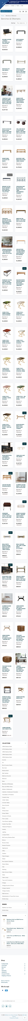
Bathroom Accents (6, 775)
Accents (4, 759)
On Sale (4, 915)
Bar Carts (4, 767)
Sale (22, 5)
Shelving (4, 869)
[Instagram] (10, 1006)
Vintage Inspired (6, 888)
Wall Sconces (5, 893)
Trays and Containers (7, 880)
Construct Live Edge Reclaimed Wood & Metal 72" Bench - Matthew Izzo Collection (6, 101)
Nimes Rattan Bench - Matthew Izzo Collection (20, 220)
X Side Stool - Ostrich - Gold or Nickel (20, 342)
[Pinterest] (6, 1006)
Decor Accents (5, 805)
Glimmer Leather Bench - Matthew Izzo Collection (20, 486)
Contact (12, 5)
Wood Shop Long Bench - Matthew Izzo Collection (6, 578)
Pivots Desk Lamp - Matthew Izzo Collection (15, 929)
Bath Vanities (5, 773)
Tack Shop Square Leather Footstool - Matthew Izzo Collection (20, 638)
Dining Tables (5, 813)
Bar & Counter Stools (7, 765)
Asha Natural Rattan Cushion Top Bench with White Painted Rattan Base (20, 252)
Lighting (4, 832)
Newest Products (6, 845)
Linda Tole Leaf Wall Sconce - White (16, 935)
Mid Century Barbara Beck (8, 837)
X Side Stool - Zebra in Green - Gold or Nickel (6, 313)
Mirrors (4, 840)
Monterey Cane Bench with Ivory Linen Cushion (20, 160)
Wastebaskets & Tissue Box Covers (10, 896)
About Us (7, 5)
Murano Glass (5, 842)
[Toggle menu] (25, 964)
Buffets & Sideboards (7, 789)
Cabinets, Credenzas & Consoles (10, 792)
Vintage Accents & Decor (8, 885)
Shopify (16, 1015)
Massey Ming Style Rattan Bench (5, 160)
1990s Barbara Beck (7, 754)
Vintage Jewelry (6, 890)
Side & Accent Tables (7, 872)
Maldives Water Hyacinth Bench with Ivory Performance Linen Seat (20, 283)
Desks (3, 808)
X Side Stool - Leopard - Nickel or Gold (6, 398)
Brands (4, 904)
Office (3, 850)
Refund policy (4, 982)
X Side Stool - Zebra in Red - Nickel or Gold (6, 342)
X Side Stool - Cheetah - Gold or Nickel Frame (20, 370)
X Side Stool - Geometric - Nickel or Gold (20, 313)
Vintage (4, 882)
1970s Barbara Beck (7, 749)
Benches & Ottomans (7, 784)
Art (3, 762)
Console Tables (5, 802)
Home (2, 15)
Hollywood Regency (7, 826)
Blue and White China (7, 786)
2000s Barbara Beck (7, 757)
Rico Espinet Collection (7, 861)
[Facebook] (2, 1006)
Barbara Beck (5, 770)
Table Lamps (5, 877)
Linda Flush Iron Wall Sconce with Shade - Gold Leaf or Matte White (15, 942)
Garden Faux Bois (6, 824)
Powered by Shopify (14, 1018)
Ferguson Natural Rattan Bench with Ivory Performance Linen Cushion (6, 221)
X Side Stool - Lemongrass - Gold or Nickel (6, 370)
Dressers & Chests (6, 816)
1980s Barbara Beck (7, 751)
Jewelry (4, 829)
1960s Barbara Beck (7, 746)
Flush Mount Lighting (7, 821)
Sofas (3, 874)
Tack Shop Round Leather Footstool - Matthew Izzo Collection (6, 669)
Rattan (3, 858)
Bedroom (4, 778)
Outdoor (4, 853)
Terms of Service (5, 980)
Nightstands (5, 848)
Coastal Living (5, 797)
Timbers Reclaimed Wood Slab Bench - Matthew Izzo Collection (20, 669)
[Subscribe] (25, 1001)
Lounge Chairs (5, 834)
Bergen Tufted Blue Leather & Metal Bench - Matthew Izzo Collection (6, 189)
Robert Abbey (5, 864)
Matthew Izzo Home (7, 907)
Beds (3, 781)
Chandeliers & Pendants (8, 794)
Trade (18, 5)
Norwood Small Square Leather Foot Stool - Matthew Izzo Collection (6, 699)
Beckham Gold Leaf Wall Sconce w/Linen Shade (15, 920)
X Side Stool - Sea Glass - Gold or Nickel (21, 398)
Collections (6, 743)
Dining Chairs (5, 810)
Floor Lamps (5, 818)
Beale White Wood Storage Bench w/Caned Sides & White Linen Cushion (6, 547)
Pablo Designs (5, 856)
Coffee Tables (5, 800)
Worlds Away (5, 898)
